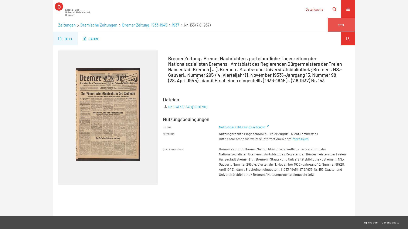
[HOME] (72, 9)
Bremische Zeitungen (98, 25)
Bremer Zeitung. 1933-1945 (144, 25)
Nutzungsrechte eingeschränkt (242, 127)
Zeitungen (67, 25)
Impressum (300, 139)
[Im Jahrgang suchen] (348, 38)
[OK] (334, 9)
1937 (175, 25)
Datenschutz (391, 222)
